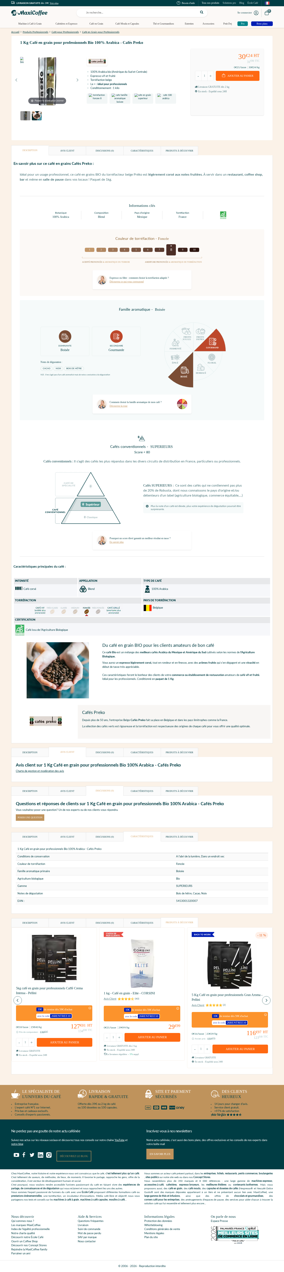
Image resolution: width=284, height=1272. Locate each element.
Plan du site (151, 1237)
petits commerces (248, 1173)
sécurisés (173, 1094)
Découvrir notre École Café (27, 1237)
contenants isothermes (245, 1184)
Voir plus (54, 3)
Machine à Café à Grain (30, 23)
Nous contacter (87, 1241)
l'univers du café (41, 1094)
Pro (242, 23)
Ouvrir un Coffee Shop (24, 1241)
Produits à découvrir (179, 150)
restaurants (231, 1173)
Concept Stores (201, 1177)
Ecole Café (87, 1192)
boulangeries (266, 1173)
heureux (234, 1094)
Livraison (83, 1225)
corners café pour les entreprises (161, 1199)
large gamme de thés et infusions (162, 1196)
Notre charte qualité (23, 1233)
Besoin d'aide (188, 3)
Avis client (67, 150)
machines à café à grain (66, 1199)
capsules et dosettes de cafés (222, 1188)
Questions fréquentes (91, 1221)
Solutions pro (229, 2)
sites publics (152, 1177)
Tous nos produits (210, 2)
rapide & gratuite (108, 1094)
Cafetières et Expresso (66, 23)
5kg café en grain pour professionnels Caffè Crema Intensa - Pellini (49, 990)
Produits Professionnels (35, 32)
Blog (241, 2)
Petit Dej (227, 23)
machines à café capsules (94, 1199)
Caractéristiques (142, 150)
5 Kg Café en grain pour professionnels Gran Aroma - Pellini (227, 997)
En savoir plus (160, 1154)
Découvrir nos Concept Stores (29, 1245)
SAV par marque (87, 1237)
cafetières (171, 1184)
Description (29, 150)
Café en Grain (96, 23)
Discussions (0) (105, 150)
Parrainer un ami (20, 1253)
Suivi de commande (89, 1229)
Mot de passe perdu (89, 1233)
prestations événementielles (26, 1196)
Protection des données (158, 1221)
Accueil (15, 32)
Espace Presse (219, 1221)
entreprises (210, 1173)
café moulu (194, 1188)
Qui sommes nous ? (22, 1221)
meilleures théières (216, 1184)
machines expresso (262, 1181)
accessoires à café (154, 1184)
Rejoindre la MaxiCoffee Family (29, 1249)
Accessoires (208, 23)
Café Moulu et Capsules (127, 23)
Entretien (189, 23)
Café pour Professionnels (65, 32)
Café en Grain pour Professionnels (100, 32)
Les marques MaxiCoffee (26, 1225)
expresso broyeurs (189, 1184)
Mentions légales (154, 1233)
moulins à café (117, 1199)
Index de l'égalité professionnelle (30, 1229)
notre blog (17, 1144)
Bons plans (262, 23)
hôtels (220, 1173)
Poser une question (30, 817)
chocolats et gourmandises (248, 1196)
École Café (252, 2)
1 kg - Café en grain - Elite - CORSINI (129, 993)
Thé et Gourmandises (163, 23)
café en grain (175, 1188)
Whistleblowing (153, 1225)
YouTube (120, 1140)
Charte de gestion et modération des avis (40, 771)
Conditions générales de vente (162, 1229)
